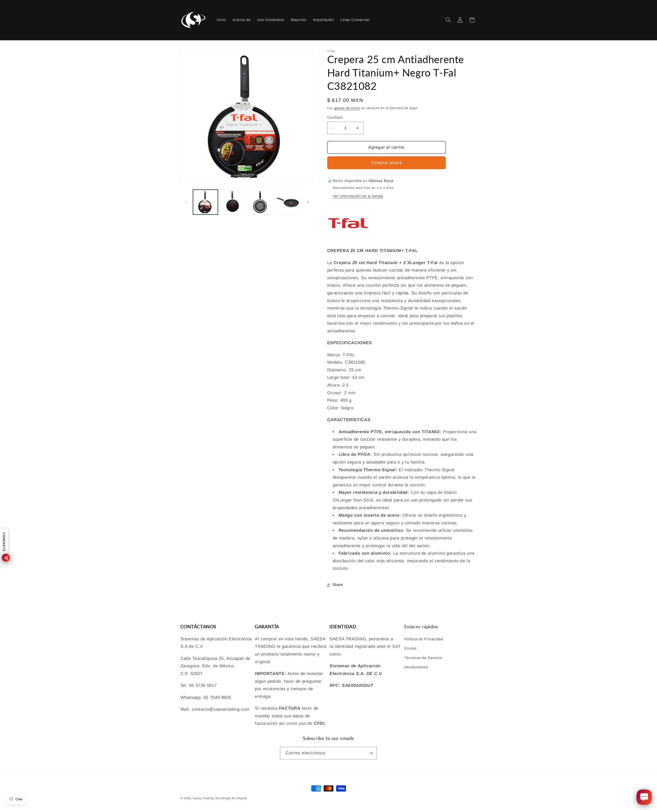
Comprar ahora (386, 162)
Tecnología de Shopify (231, 798)
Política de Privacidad (423, 639)
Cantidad (335, 117)
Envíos (410, 648)
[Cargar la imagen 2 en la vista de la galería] (232, 202)
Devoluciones (416, 667)
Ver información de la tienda (358, 196)
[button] (448, 20)
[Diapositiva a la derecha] (308, 202)
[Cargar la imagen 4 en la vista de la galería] (288, 202)
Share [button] (337, 585)
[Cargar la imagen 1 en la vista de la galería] (205, 202)
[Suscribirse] (371, 753)
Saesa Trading (203, 798)
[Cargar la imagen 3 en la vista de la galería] (260, 202)
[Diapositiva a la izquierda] (186, 202)
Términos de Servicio (423, 658)
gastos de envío (347, 108)
